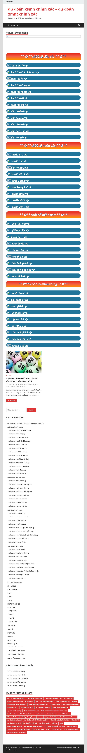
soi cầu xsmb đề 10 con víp (18, 455)
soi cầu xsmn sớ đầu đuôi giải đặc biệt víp (23, 571)
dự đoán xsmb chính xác (43, 707)
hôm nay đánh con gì (13, 717)
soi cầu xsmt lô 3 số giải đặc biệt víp (21, 528)
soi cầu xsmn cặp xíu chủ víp (18, 553)
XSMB (9, 593)
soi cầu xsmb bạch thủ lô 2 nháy (20, 430)
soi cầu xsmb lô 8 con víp (17, 481)
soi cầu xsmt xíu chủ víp (17, 542)
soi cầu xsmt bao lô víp (16, 513)
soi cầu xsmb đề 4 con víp (17, 445)
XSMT (9, 600)
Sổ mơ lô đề (11, 586)
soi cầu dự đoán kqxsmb (14, 720)
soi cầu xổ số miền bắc (30, 723)
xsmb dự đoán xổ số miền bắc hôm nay (19, 729)
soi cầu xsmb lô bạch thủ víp (18, 488)
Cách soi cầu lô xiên (66, 698)
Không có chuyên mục (28, 717)
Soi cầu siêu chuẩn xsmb (16, 478)
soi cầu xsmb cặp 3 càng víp (18, 437)
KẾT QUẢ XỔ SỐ (13, 604)
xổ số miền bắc (57, 729)
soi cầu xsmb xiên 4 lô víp (17, 506)
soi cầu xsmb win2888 (14, 723)
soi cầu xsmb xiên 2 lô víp (17, 499)
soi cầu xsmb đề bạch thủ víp (18, 459)
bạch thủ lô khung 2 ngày (16, 658)
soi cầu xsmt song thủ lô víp (18, 538)
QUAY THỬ (11, 640)
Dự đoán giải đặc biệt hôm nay (16, 704)
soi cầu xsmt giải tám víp (17, 524)
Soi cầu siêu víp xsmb (15, 427)
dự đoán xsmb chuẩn (27, 707)
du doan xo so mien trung (15, 701)
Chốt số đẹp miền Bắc (51, 698)
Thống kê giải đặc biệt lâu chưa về (34, 726)
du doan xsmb (29, 701)
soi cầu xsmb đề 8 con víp (17, 452)
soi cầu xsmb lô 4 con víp (17, 470)
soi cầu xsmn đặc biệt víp (17, 556)
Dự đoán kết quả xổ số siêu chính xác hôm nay (64, 704)
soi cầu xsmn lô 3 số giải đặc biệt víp (21, 564)
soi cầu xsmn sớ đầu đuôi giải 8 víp (21, 567)
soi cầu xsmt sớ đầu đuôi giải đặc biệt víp (23, 535)
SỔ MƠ (10, 636)
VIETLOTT (11, 608)
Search (31, 410)
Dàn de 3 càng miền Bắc (62, 701)
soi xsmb (54, 723)
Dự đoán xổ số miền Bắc (31, 711)
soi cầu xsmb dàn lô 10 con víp (19, 441)
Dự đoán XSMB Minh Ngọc (61, 707)
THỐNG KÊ (11, 626)
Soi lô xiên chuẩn (44, 723)
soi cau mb (73, 717)
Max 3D (11, 614)
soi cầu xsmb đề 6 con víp (17, 448)
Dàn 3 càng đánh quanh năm (44, 701)
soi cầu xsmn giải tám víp (17, 560)
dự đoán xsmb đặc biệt (14, 711)
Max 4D (11, 618)
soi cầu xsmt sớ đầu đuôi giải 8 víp (20, 531)
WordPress (68, 748)
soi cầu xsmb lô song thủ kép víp (20, 491)
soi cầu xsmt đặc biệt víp (17, 520)
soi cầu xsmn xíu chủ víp (17, 578)
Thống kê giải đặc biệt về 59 (56, 726)
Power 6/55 (12, 621)
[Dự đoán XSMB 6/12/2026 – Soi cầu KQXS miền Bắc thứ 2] (23, 363)
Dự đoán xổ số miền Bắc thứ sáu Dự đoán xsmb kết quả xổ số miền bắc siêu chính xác (33, 714)
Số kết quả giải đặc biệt (14, 726)
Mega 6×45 (12, 611)
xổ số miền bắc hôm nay (71, 729)
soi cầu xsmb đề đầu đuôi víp (18, 463)
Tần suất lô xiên (72, 726)
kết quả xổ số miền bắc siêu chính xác (56, 717)
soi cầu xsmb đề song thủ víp (18, 466)
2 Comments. (21, 386)
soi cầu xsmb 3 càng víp (16, 434)
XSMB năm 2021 (38, 729)
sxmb (61, 723)
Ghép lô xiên (66, 714)
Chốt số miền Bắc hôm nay (34, 698)
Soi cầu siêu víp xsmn (15, 546)
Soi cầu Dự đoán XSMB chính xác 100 (36, 720)
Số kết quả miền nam (16, 654)
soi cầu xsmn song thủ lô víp (18, 575)
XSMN (9, 597)
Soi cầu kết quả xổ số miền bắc (59, 720)
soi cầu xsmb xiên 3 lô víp (17, 502)
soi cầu (8, 375)
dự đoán (74, 701)
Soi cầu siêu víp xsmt (14, 510)
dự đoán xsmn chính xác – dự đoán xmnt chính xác (41, 11)
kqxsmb (40, 717)
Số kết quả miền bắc (15, 647)
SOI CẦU (10, 629)
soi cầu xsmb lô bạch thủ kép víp (20, 484)
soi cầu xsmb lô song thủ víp (18, 495)
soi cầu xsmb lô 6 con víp (17, 473)
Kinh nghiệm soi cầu (14, 582)
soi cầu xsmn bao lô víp (16, 549)
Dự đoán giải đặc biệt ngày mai (38, 704)
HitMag (77, 748)
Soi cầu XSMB (75, 720)
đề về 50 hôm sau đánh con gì (16, 732)
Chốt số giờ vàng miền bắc (15, 698)
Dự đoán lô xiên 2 (12, 707)
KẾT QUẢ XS (12, 589)
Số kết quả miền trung (16, 650)
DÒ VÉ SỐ (11, 633)
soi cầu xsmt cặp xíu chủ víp (18, 517)
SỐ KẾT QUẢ (12, 644)
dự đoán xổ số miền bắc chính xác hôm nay (54, 711)
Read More (10, 400)
